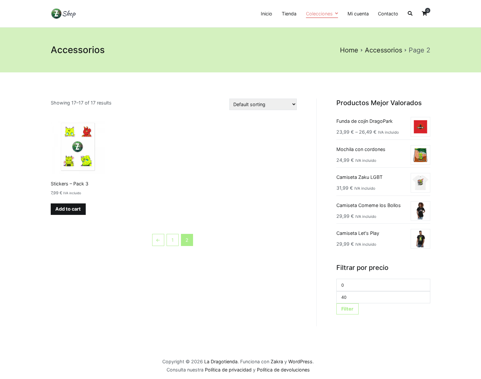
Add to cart (68, 209)
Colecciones (319, 13)
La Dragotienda (221, 361)
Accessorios (383, 50)
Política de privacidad (228, 369)
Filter (347, 309)
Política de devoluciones (283, 369)
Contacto (388, 13)
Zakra (277, 361)
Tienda (289, 13)
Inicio (266, 13)
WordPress (300, 361)
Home (349, 50)
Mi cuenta (358, 13)
